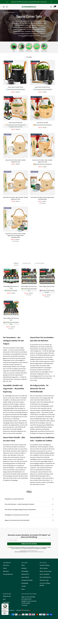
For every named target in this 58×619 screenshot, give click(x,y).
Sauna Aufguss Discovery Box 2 (47, 287)
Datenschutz (6, 602)
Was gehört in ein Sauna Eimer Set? (14, 499)
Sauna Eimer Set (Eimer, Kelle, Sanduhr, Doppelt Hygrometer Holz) (15, 198)
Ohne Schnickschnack (45, 577)
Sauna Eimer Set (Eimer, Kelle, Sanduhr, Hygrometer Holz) (42, 161)
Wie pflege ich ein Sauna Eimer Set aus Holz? (17, 515)
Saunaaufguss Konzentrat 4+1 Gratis (11, 287)
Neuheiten (24, 568)
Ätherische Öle (25, 574)
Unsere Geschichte (44, 574)
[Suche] (7, 6)
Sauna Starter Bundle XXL (15, 122)
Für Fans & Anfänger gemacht (45, 584)
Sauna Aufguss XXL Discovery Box (11, 319)
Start (4, 12)
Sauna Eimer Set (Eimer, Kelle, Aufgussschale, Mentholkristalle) (42, 198)
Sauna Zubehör (25, 577)
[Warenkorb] (54, 6)
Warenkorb (6, 571)
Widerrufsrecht (7, 596)
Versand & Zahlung (44, 565)
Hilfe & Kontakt (44, 568)
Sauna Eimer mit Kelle (42, 122)
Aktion (23, 565)
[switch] (5, 613)
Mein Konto (6, 565)
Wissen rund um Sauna (45, 571)
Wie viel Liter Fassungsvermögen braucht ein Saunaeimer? (20, 509)
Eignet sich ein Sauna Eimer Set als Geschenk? (17, 520)
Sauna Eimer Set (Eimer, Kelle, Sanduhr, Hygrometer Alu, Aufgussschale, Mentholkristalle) (15, 235)
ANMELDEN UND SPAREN (29, 543)
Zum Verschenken (39, 263)
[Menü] (8, 604)
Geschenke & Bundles (27, 580)
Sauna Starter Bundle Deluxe (15, 87)
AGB (4, 599)
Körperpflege (24, 583)
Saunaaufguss (27, 263)
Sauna (23, 589)
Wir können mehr (44, 580)
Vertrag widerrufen (8, 574)
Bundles (16, 263)
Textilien (23, 586)
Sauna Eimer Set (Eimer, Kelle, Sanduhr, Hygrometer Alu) (15, 161)
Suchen (5, 568)
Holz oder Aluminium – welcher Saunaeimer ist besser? (19, 504)
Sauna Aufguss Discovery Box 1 (29, 286)
